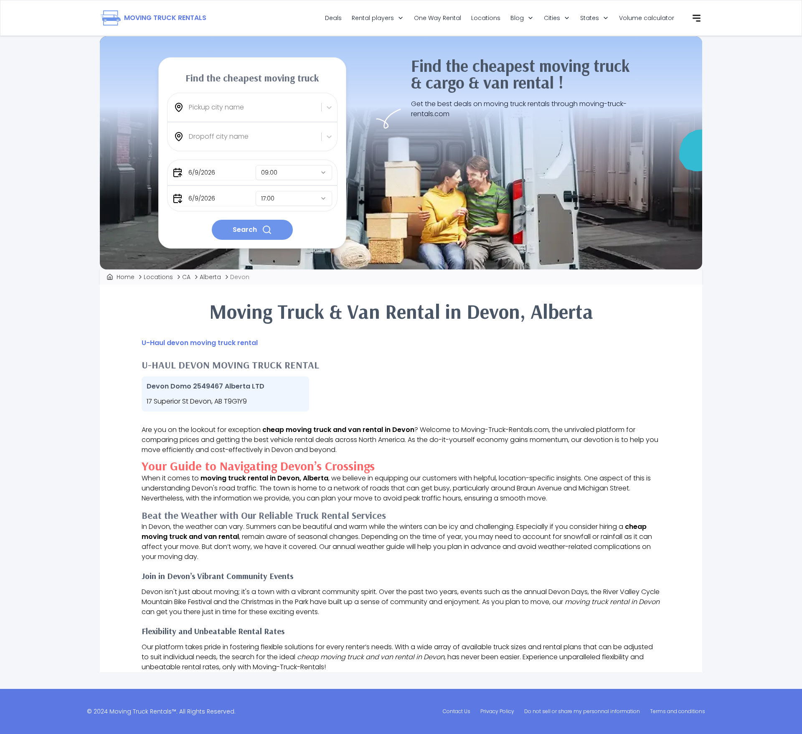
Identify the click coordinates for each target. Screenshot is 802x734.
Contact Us (456, 711)
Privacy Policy (497, 711)
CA (186, 277)
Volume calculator (646, 18)
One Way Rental (437, 18)
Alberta (210, 277)
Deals (333, 18)
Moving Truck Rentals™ (142, 711)
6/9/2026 (201, 172)
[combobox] (189, 107)
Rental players (373, 18)
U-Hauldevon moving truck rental (200, 343)
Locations (485, 18)
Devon (239, 277)
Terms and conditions (677, 711)
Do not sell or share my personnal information (582, 711)
